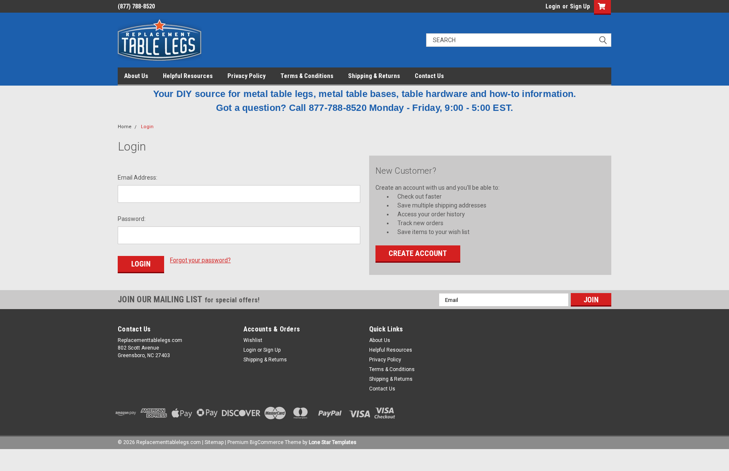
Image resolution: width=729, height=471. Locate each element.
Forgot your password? (200, 260)
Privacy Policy (246, 76)
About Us (136, 76)
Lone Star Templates (332, 442)
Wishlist (252, 340)
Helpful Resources (188, 76)
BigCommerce (267, 442)
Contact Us (429, 76)
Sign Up (580, 6)
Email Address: (137, 177)
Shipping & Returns (374, 76)
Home (125, 126)
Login (552, 6)
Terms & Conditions (307, 76)
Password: (132, 218)
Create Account (418, 253)
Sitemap (214, 442)
